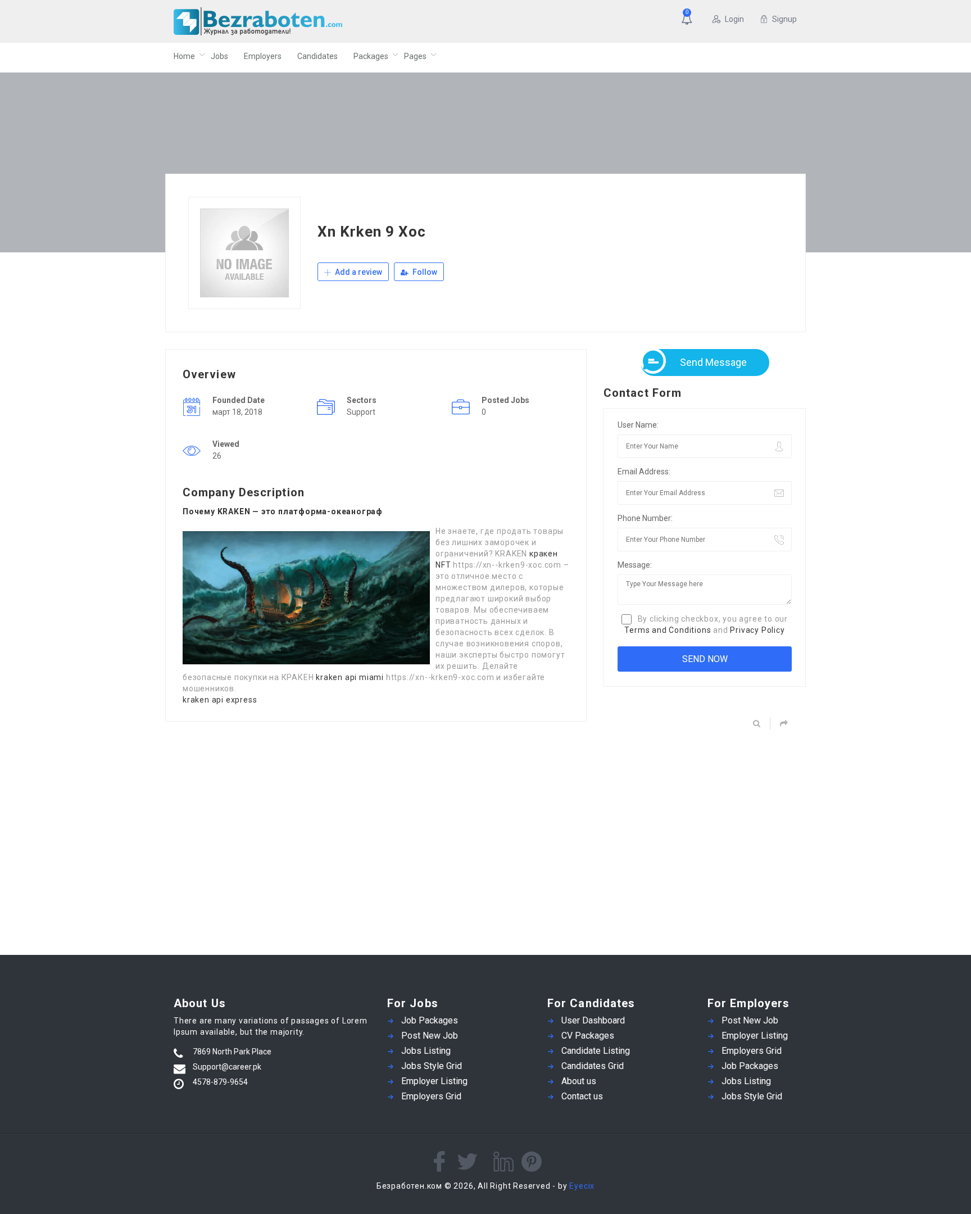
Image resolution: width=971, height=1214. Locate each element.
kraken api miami (350, 677)
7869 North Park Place (232, 1051)
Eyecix (582, 1185)
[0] (689, 20)
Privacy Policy (757, 630)
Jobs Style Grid (431, 1066)
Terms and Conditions (667, 630)
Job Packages (429, 1020)
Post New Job (429, 1035)
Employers (263, 56)
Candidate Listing (595, 1050)
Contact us (582, 1096)
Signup (784, 19)
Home (184, 56)
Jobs (219, 56)
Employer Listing (434, 1081)
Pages (415, 56)
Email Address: (644, 471)
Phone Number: (645, 518)
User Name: (638, 424)
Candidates (317, 56)
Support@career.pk (227, 1066)
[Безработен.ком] (283, 21)
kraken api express (220, 699)
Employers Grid (431, 1096)
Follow (424, 272)
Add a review (357, 272)
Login (734, 19)
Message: (635, 564)
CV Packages (587, 1035)
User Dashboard (593, 1020)
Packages (370, 56)
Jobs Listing (426, 1050)
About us (578, 1081)
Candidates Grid (592, 1066)
